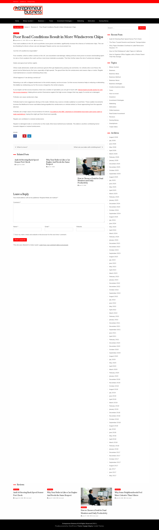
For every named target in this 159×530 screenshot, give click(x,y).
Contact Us (23, 1)
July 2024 (112, 220)
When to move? (22, 147)
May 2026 (112, 147)
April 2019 (112, 399)
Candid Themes (98, 526)
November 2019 (114, 383)
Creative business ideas (117, 87)
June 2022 (112, 303)
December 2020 (114, 343)
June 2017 (112, 472)
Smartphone (113, 123)
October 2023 (114, 250)
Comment (17, 202)
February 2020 (114, 373)
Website (79, 226)
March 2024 (113, 233)
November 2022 (114, 286)
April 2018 (112, 439)
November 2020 (114, 346)
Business (41, 21)
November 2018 (114, 416)
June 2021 (112, 333)
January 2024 (113, 240)
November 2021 (114, 326)
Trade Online (113, 127)
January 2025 (113, 200)
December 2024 (114, 203)
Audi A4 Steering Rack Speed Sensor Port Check (27, 161)
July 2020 (112, 359)
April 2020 (112, 366)
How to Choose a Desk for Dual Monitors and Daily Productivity (90, 180)
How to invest (114, 93)
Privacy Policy (31, 1)
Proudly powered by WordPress (65, 526)
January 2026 (113, 160)
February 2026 (114, 157)
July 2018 (112, 429)
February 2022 (114, 316)
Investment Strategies (64, 21)
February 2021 (114, 339)
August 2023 (113, 256)
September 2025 (115, 174)
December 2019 (114, 379)
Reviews (16, 33)
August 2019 (113, 389)
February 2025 (114, 197)
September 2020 (115, 353)
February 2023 (114, 276)
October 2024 (114, 210)
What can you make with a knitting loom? (87, 147)
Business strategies (115, 84)
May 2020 (112, 363)
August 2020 (113, 356)
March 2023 (113, 273)
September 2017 (115, 462)
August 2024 (113, 217)
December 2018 (114, 412)
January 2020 (113, 376)
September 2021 (115, 329)
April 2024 (112, 230)
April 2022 (112, 310)
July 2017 (112, 469)
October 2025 (114, 170)
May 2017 (112, 475)
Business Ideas (114, 74)
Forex (51, 21)
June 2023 (112, 263)
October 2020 (114, 349)
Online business (114, 110)
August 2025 (113, 177)
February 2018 (114, 446)
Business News (114, 80)
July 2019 (112, 393)
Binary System (28, 21)
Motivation (91, 21)
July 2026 (112, 140)
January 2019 (113, 409)
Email (47, 226)
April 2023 (112, 270)
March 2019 (113, 402)
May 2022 (112, 306)
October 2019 (114, 386)
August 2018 (113, 426)
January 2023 (113, 280)
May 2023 (112, 266)
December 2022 (114, 283)
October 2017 (114, 459)
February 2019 (114, 406)
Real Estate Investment (117, 113)
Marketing (80, 21)
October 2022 (114, 290)
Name (15, 226)
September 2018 (115, 422)
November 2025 (114, 167)
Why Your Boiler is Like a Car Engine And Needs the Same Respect (58, 162)
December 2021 (114, 323)
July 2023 (112, 260)
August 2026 (113, 137)
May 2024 (112, 227)
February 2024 (114, 237)
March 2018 (113, 442)
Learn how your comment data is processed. (53, 245)
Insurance (112, 97)
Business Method (115, 77)
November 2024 (114, 207)
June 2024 (112, 223)
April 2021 (112, 336)
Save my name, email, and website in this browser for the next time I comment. (41, 234)
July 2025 (112, 180)
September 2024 (115, 213)
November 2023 (114, 247)
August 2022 (113, 296)
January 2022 (113, 320)
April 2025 (112, 190)
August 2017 (113, 466)
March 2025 (113, 193)
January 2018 (113, 449)
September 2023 (115, 253)
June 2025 (112, 184)
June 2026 (112, 144)
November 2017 (114, 456)
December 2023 (114, 243)
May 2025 (112, 187)
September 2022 (115, 293)
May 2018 (112, 436)
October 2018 (114, 419)
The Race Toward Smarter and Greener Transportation (127, 42)
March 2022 (113, 313)
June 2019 (112, 396)
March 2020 (113, 369)
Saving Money (103, 21)
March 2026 (113, 154)
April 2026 (112, 150)
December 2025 (114, 164)
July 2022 (112, 300)
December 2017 (114, 452)
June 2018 (112, 432)
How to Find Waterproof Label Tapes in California (125, 51)
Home (17, 21)
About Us (15, 1)
